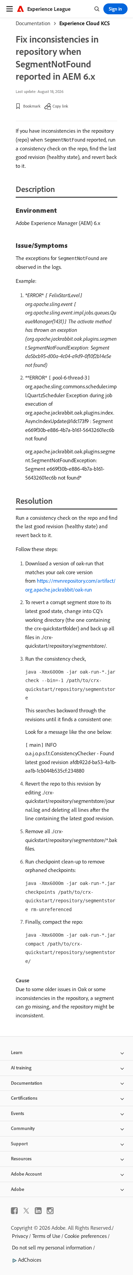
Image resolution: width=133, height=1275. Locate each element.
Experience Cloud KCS (84, 23)
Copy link (60, 106)
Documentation (33, 23)
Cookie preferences (85, 1235)
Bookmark (32, 106)
